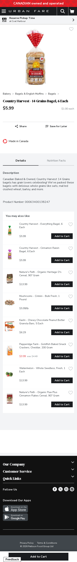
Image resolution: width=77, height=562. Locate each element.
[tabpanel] (38, 291)
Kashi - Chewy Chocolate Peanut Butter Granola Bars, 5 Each (42, 321)
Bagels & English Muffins (29, 93)
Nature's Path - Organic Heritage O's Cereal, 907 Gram (40, 273)
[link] (56, 126)
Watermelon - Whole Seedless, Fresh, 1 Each (42, 369)
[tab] (20, 161)
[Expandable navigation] (3, 11)
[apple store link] (15, 512)
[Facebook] (55, 490)
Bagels (52, 93)
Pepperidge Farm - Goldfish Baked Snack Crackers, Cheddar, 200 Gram (43, 345)
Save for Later (58, 126)
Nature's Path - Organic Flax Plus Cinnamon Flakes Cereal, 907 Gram (39, 394)
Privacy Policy (26, 543)
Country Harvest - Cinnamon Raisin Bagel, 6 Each (39, 249)
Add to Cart (62, 236)
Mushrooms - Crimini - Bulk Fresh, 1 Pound (39, 297)
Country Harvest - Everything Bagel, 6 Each (41, 225)
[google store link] (15, 520)
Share (23, 126)
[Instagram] (66, 490)
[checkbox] (71, 29)
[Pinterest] (72, 490)
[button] (62, 11)
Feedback (12, 559)
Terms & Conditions (47, 543)
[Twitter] (60, 490)
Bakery (7, 93)
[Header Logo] (28, 11)
